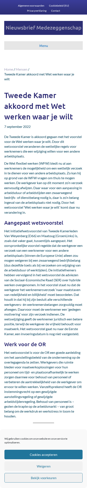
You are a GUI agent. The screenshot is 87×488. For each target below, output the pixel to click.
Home (8, 69)
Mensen (21, 69)
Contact (55, 10)
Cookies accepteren (43, 455)
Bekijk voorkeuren (43, 478)
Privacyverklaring (36, 10)
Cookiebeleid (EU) (59, 5)
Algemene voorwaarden (31, 5)
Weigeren (43, 466)
